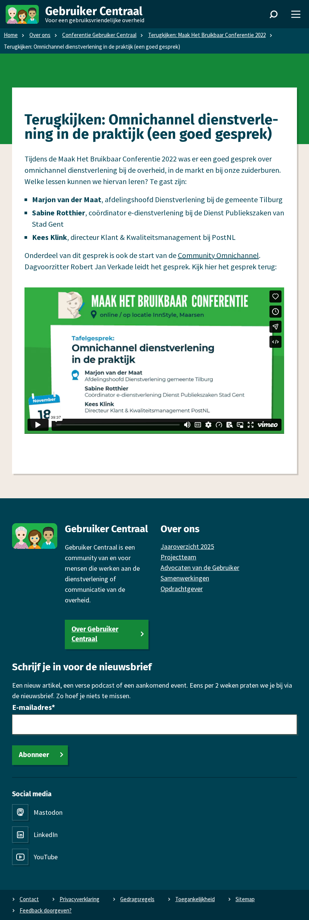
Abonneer (34, 755)
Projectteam (178, 557)
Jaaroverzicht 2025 (187, 546)
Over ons (39, 34)
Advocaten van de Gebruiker (200, 567)
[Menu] (295, 14)
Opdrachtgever (182, 588)
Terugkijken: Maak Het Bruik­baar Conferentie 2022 (207, 34)
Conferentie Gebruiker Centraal (99, 34)
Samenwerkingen (185, 578)
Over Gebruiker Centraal (95, 634)
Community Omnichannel (218, 255)
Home (11, 34)
